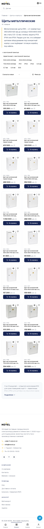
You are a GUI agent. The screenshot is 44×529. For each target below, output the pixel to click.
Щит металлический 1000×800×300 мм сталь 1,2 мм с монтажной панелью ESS (10, 215)
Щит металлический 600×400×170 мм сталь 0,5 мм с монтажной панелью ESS (11, 288)
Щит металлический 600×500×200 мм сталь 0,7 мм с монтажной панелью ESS (32, 215)
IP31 (20, 64)
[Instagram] (9, 457)
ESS (19, 68)
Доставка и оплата (9, 489)
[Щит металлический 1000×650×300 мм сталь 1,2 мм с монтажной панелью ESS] (32, 164)
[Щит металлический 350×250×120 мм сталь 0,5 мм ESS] (32, 90)
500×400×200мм (9, 60)
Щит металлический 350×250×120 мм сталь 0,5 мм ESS (32, 104)
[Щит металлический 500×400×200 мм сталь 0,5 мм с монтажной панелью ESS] (32, 274)
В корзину (13, 113)
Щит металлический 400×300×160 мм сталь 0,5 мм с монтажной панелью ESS (11, 325)
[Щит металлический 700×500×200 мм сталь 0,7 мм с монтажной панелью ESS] (11, 348)
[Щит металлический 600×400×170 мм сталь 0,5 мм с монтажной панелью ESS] (11, 274)
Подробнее (8, 395)
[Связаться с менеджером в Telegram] (39, 518)
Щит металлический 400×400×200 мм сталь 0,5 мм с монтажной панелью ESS (10, 104)
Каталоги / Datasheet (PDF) (11, 492)
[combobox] (22, 8)
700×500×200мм (9, 64)
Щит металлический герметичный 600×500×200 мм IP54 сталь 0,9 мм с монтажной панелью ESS (11, 141)
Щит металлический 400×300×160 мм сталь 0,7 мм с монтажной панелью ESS (32, 325)
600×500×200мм (25, 60)
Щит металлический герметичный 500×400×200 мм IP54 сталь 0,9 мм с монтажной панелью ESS (32, 141)
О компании (6, 469)
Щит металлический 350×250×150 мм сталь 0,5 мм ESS (11, 252)
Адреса (4, 508)
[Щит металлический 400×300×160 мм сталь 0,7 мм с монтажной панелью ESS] (32, 311)
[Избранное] (18, 84)
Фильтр (37, 74)
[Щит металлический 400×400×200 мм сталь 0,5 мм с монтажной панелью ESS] (11, 90)
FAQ (3, 485)
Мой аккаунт (6, 501)
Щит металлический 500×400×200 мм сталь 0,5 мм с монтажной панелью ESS (32, 288)
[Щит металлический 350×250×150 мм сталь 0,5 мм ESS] (11, 237)
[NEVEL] (6, 3)
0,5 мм (39, 64)
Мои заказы (6, 505)
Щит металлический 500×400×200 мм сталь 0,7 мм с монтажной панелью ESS (32, 362)
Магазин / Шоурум (8, 476)
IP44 (32, 64)
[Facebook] (14, 457)
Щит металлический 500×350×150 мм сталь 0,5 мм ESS (32, 252)
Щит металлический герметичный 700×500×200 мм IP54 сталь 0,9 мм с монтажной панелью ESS (11, 178)
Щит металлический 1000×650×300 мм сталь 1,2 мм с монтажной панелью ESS (31, 178)
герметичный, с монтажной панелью (16, 56)
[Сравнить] (13, 84)
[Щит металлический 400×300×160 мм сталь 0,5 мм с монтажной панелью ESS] (11, 311)
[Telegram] (4, 457)
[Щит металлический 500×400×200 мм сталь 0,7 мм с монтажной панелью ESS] (32, 348)
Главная (4, 15)
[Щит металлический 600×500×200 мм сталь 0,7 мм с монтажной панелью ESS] (32, 200)
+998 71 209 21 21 (11, 441)
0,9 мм (13, 68)
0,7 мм (5, 68)
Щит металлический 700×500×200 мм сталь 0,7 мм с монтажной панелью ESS (11, 362)
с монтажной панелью (11, 52)
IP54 (26, 64)
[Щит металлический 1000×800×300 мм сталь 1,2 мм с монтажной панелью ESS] (11, 200)
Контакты (5, 472)
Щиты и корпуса (16, 15)
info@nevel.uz (10, 445)
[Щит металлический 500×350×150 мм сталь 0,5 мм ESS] (32, 237)
